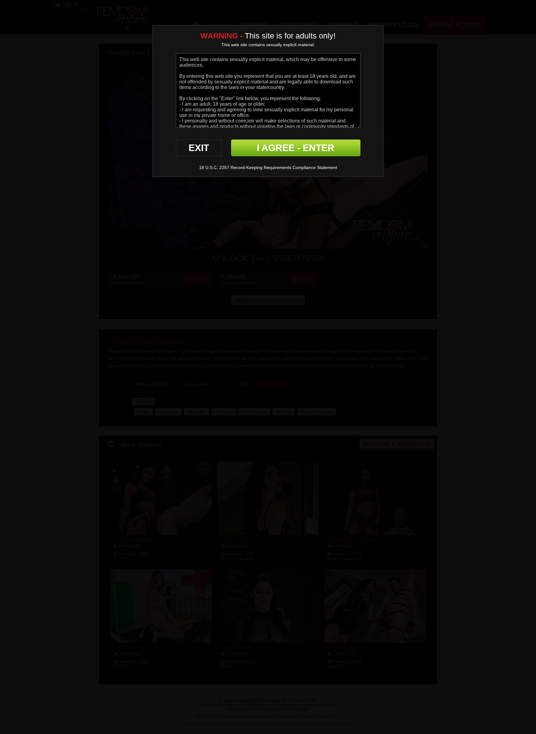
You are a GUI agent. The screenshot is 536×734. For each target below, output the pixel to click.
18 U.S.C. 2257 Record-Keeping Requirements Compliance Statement (268, 167)
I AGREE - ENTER (295, 148)
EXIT (199, 148)
